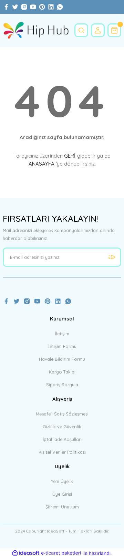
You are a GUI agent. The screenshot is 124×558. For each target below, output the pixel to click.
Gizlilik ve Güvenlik (62, 426)
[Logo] (36, 30)
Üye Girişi (62, 494)
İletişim (62, 333)
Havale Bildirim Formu (62, 359)
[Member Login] (98, 30)
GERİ (69, 155)
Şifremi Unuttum (62, 506)
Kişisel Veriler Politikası (62, 452)
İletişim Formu (62, 346)
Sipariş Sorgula (62, 384)
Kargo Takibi (62, 372)
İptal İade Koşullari (62, 439)
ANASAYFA (41, 163)
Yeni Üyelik (62, 481)
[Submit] (111, 257)
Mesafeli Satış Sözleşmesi (62, 414)
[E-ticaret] (61, 553)
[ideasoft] (26, 553)
